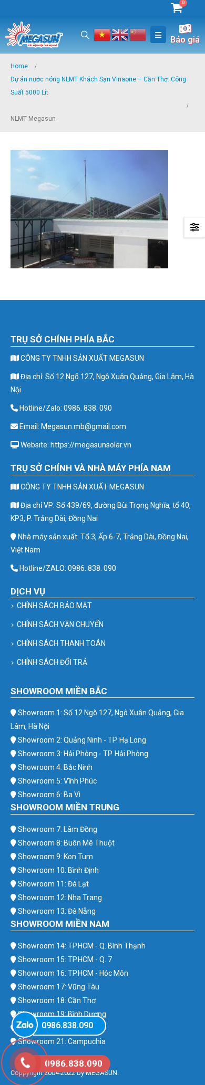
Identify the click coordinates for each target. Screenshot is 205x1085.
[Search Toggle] (85, 34)
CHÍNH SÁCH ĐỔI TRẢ (52, 662)
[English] (120, 34)
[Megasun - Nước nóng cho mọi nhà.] (34, 35)
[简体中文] (138, 34)
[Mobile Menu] (158, 34)
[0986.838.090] (25, 1024)
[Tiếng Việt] (102, 34)
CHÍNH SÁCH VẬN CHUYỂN (60, 624)
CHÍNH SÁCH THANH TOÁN (61, 643)
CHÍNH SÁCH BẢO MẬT (54, 605)
